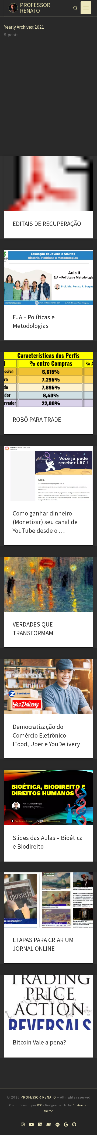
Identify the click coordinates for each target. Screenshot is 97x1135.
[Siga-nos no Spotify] (58, 1124)
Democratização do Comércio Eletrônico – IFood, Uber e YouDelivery (46, 735)
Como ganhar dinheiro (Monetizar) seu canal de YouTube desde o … (45, 521)
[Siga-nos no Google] (66, 1124)
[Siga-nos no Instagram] (23, 1124)
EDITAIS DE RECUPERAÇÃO (47, 223)
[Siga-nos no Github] (74, 1124)
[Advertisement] (48, 104)
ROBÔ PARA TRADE (37, 419)
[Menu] (86, 7)
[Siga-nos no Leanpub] (48, 1124)
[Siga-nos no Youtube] (31, 1124)
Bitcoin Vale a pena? (39, 1042)
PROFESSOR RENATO (38, 1097)
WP (39, 1105)
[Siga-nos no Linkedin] (40, 1124)
